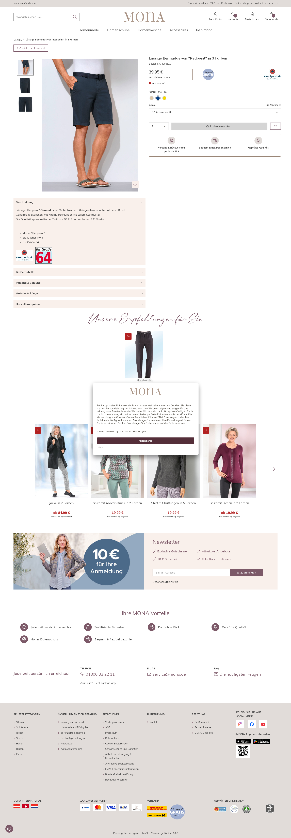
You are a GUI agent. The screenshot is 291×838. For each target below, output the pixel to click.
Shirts (19, 738)
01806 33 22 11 (100, 674)
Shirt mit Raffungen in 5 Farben (173, 503)
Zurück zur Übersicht (32, 48)
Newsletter (67, 743)
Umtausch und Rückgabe (74, 727)
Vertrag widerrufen (115, 722)
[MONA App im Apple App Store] (243, 741)
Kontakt (154, 722)
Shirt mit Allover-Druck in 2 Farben (117, 503)
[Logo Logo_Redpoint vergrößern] (272, 74)
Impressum (111, 732)
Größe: (152, 105)
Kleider (20, 754)
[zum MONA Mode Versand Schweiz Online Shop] (25, 806)
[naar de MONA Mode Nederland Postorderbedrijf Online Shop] (34, 806)
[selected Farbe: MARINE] (158, 98)
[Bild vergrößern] (135, 184)
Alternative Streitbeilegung (119, 763)
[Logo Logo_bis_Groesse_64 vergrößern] (43, 255)
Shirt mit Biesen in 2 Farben (229, 503)
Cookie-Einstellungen (116, 743)
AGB (107, 727)
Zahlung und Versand (72, 722)
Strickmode (22, 727)
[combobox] (46, 17)
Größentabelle (273, 105)
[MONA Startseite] (144, 17)
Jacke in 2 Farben (61, 503)
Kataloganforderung (71, 749)
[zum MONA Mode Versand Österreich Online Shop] (16, 806)
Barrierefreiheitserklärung (119, 774)
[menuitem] (89, 31)
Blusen (20, 749)
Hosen (19, 743)
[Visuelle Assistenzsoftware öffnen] (268, 808)
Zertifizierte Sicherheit (73, 732)
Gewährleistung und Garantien (121, 749)
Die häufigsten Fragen (240, 674)
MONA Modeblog (204, 732)
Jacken (19, 732)
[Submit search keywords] (74, 17)
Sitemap (20, 722)
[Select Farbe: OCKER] (164, 98)
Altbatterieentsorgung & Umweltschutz (118, 756)
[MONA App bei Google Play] (261, 741)
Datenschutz (112, 738)
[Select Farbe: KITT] (151, 98)
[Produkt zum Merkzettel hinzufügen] (275, 126)
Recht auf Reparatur (116, 779)
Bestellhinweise (203, 727)
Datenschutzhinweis (165, 581)
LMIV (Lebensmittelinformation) (122, 769)
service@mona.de (169, 674)
